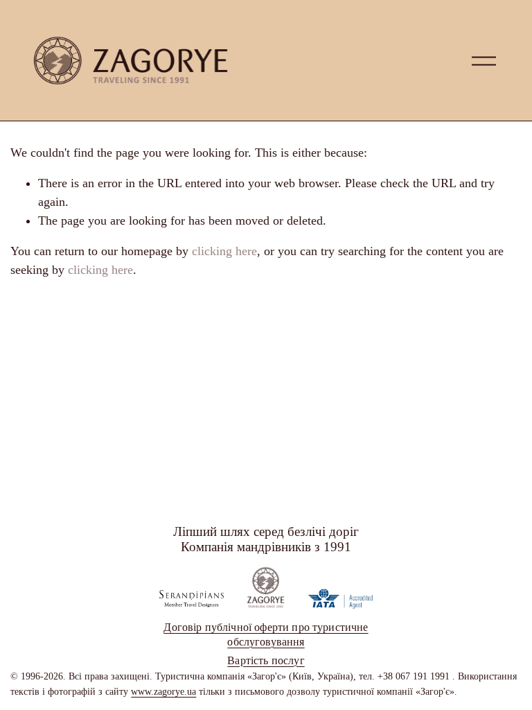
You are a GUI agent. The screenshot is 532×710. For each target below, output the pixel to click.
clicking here (224, 251)
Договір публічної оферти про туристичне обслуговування (265, 634)
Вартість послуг (265, 660)
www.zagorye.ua (163, 691)
